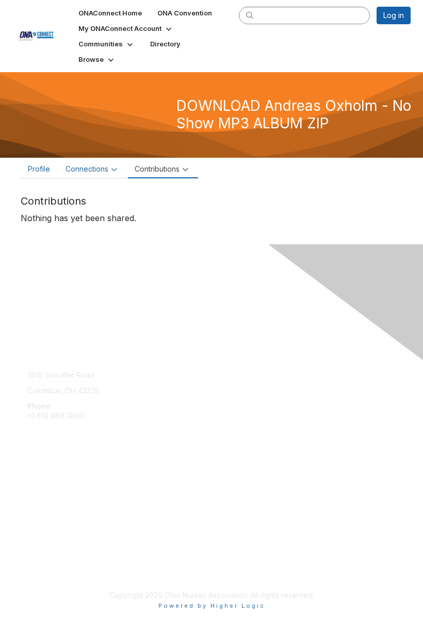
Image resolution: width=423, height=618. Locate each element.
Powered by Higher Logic (211, 605)
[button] (126, 28)
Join (34, 477)
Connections (87, 168)
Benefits (41, 487)
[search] (250, 15)
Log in (393, 15)
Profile (39, 168)
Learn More (47, 497)
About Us (42, 559)
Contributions (157, 168)
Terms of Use (50, 569)
